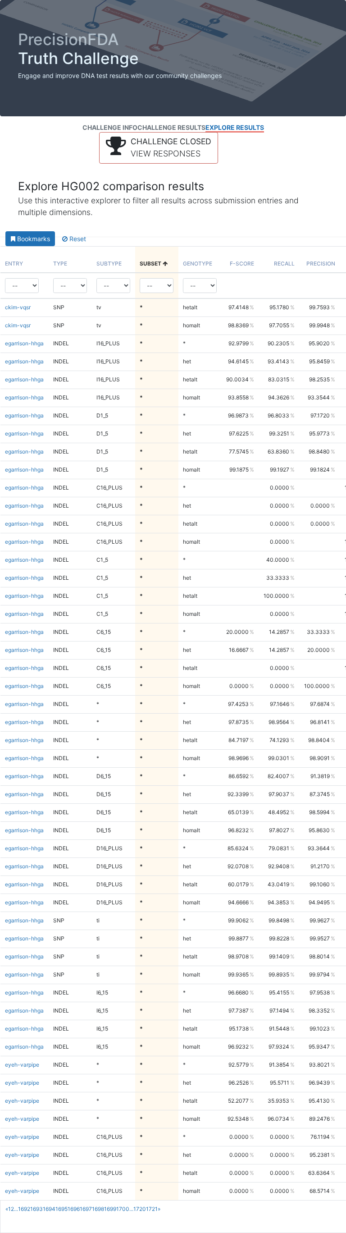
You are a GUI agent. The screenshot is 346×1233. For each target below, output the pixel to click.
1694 (49, 1208)
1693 (36, 1208)
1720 (139, 1208)
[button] (158, 148)
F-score (242, 263)
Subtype (109, 263)
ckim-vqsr (18, 307)
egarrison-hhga (24, 343)
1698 (98, 1208)
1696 (74, 1208)
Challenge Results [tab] (171, 127)
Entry (14, 263)
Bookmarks (32, 239)
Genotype (197, 263)
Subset (151, 263)
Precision (320, 263)
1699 (110, 1208)
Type (60, 263)
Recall (284, 263)
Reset (77, 239)
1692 (24, 1208)
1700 (122, 1208)
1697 (86, 1208)
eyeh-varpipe (22, 1064)
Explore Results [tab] (234, 127)
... (16, 1208)
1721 (152, 1208)
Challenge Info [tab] (109, 127)
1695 (61, 1208)
